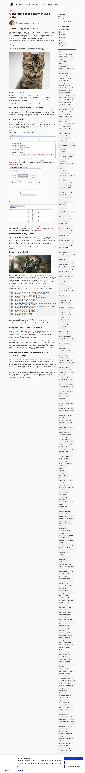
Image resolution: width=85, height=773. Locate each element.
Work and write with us (64, 21)
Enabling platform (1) (69, 269)
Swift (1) (67, 656)
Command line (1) (63, 161)
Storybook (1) (70, 644)
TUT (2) (70, 659)
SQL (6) (66, 576)
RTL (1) (69, 537)
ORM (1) (66, 444)
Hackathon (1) (67, 314)
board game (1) (62, 724)
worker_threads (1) (63, 752)
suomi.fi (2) (68, 750)
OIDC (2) (61, 444)
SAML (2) (61, 576)
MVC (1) (67, 396)
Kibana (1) (68, 367)
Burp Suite (12, 96)
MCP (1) (60, 393)
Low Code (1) (62, 391)
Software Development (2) (65, 612)
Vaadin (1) (61, 688)
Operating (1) (69, 456)
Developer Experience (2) (65, 233)
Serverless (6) (62, 600)
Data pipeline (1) (62, 204)
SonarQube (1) (62, 635)
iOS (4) (66, 731)
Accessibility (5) (70, 68)
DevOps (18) (71, 226)
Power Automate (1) (63, 489)
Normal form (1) (62, 441)
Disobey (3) (70, 242)
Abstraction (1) (62, 68)
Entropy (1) (68, 271)
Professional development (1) (65, 511)
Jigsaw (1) (67, 362)
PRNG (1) (69, 463)
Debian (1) (61, 216)
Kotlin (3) (61, 370)
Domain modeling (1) (70, 254)
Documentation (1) (63, 250)
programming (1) (71, 738)
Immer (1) (67, 324)
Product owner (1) (63, 504)
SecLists (51, 228)
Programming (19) (63, 513)
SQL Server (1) (70, 581)
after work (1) (66, 721)
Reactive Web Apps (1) (64, 552)
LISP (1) (65, 372)
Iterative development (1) (65, 348)
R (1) (74, 533)
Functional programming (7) (65, 288)
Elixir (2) (60, 269)
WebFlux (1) (61, 707)
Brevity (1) (61, 114)
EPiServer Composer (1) (64, 262)
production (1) (62, 738)
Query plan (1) (68, 533)
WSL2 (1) (68, 697)
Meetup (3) (61, 410)
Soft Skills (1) (69, 607)
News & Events (35, 4)
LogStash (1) (70, 389)
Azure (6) (61, 102)
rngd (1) (60, 745)
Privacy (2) (61, 501)
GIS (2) (66, 290)
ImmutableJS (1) (62, 329)
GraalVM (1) (61, 310)
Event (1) (69, 274)
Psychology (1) (62, 530)
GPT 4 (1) (61, 293)
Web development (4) (64, 702)
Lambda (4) (71, 372)
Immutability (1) (62, 326)
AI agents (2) (72, 54)
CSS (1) (65, 128)
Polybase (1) (61, 482)
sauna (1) (66, 745)
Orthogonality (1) (63, 461)
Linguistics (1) (62, 386)
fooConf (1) (69, 726)
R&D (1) (60, 535)
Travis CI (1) (61, 680)
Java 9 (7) (61, 358)
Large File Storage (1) (64, 379)
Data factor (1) (71, 202)
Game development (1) (64, 295)
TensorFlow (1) (62, 666)
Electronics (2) (71, 266)
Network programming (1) (65, 434)
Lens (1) (60, 384)
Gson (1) (70, 312)
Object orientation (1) (64, 446)
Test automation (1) (63, 671)
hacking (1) (61, 731)
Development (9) (71, 240)
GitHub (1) (61, 302)
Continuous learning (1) (64, 190)
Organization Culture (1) (64, 458)
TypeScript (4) (62, 683)
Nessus (26, 277)
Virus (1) (72, 688)
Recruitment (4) (69, 564)
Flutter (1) (68, 278)
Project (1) (61, 518)
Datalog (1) (61, 214)
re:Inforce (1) (62, 743)
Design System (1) (63, 223)
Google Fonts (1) (62, 307)
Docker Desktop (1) (63, 247)
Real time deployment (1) (65, 561)
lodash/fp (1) (62, 733)
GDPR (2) (61, 290)
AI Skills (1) (65, 54)
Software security (26, 23)
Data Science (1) (62, 202)
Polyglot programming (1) (65, 485)
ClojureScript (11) (63, 140)
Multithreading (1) (63, 432)
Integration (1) (62, 338)
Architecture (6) (62, 90)
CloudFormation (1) (63, 151)
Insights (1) (67, 334)
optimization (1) (69, 733)
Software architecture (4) (65, 614)
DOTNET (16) (68, 197)
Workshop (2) (69, 716)
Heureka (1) (61, 322)
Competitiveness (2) (63, 166)
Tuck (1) (67, 680)
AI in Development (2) (64, 56)
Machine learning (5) (63, 401)
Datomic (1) (68, 214)
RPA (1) (65, 537)
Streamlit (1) (61, 647)
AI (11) (60, 54)
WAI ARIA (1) (61, 697)
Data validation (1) (63, 211)
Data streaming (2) (63, 209)
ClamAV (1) (61, 138)
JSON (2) (67, 353)
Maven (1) (72, 408)
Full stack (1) (61, 283)
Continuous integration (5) (65, 187)
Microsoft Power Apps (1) (64, 417)
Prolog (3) (61, 523)
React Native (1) (62, 549)
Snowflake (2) (62, 607)
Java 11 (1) (61, 355)
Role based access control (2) (66, 571)
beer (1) (73, 721)
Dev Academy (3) (63, 226)
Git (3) (69, 300)
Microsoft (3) (71, 415)
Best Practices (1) (70, 107)
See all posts (13, 10)
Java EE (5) (67, 358)
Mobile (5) (61, 420)
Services (28, 4)
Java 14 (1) (67, 355)
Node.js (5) (61, 439)
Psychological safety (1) (64, 528)
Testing (33, 23)
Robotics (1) (61, 569)
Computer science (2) (64, 173)
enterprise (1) (62, 726)
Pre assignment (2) (63, 497)
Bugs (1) (61, 116)
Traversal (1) (70, 678)
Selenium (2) (62, 593)
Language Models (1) (64, 377)
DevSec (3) (61, 228)
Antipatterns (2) (62, 87)
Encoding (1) (62, 271)
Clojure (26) (68, 138)
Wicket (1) (61, 709)
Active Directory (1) (63, 71)
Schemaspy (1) (62, 583)
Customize (73, 762)
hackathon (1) (66, 728)
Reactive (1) (70, 549)
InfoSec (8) (61, 334)
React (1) (68, 547)
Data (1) (65, 199)
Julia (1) (60, 365)
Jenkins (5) (61, 362)
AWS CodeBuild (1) (63, 61)
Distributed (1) (62, 245)
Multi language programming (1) (66, 427)
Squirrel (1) (61, 640)
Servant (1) (61, 595)
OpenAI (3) (70, 453)
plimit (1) (61, 736)
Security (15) (68, 585)
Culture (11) (61, 194)
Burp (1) (60, 121)
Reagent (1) (61, 554)
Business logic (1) (63, 123)
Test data (37, 23)
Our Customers (19, 4)
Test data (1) (72, 671)
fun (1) (60, 728)
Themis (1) (67, 673)
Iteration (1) (61, 346)
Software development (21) (65, 619)
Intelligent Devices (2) (64, 341)
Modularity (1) (68, 420)
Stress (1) (68, 647)
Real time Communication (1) (65, 557)
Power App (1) (70, 487)
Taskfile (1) (67, 661)
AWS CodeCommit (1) (64, 63)
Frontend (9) (69, 281)
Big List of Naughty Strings (32, 228)
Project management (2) (64, 521)
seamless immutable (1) (64, 748)
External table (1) (69, 276)
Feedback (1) (62, 278)
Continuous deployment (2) (65, 182)
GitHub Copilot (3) (63, 305)
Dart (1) (60, 199)
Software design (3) (63, 617)
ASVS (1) (66, 59)
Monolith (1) (69, 422)
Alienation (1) (69, 83)
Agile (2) (69, 78)
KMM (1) (71, 365)
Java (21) (72, 353)
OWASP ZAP (12, 104)
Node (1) (71, 437)
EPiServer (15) (62, 259)
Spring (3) (61, 637)
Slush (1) (61, 605)
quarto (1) (67, 740)
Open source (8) (62, 453)
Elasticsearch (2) (63, 266)
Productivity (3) (62, 509)
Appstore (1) (70, 87)
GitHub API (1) (68, 302)
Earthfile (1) (61, 264)
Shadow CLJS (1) (70, 600)
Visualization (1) (62, 692)
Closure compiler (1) (63, 143)
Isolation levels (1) (67, 343)
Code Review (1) (70, 154)
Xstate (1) (72, 719)
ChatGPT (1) (62, 135)
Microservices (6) (63, 415)
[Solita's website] (11, 6)
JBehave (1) (61, 350)
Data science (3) (62, 206)
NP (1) (69, 432)
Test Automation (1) (63, 668)
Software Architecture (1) (65, 609)
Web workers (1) (71, 704)
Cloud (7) (71, 143)
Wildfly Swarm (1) (69, 709)
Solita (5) (71, 632)
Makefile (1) (61, 405)
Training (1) (67, 676)
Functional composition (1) (65, 286)
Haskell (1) (61, 319)
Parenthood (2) (62, 468)
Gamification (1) (62, 298)
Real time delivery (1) (63, 559)
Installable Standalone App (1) (66, 336)
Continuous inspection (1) (65, 185)
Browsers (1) (68, 114)
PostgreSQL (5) (62, 487)
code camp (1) (70, 724)
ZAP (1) (60, 721)
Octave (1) (70, 449)
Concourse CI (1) (63, 175)
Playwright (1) (62, 477)
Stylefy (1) (61, 649)
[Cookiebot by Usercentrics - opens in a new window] (8, 770)
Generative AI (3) (63, 300)
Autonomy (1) (70, 99)
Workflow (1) (62, 716)
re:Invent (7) (69, 743)
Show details (20, 770)
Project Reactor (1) (69, 518)
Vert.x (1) (67, 688)
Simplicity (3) (62, 602)
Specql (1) (69, 635)
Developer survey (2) (63, 238)
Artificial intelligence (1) (64, 92)
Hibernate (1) (68, 322)
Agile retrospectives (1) (64, 80)
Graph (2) (68, 310)
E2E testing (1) (62, 257)
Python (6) (69, 530)
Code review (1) (71, 156)
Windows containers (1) (64, 714)
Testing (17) (61, 673)
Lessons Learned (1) (68, 384)
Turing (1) (72, 680)
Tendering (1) (71, 664)
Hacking (20, 23)
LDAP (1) (61, 372)
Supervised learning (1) (64, 652)
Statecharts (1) (62, 644)
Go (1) (70, 305)
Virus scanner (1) (63, 690)
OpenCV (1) (61, 456)
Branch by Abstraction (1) (65, 111)
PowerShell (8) (62, 494)
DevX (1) (61, 230)
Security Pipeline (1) (63, 590)
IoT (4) (71, 341)
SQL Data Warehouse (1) (64, 578)
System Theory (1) (63, 659)
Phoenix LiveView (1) (63, 475)
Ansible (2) (67, 85)
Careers (56, 4)
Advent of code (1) (63, 75)
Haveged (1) (67, 319)
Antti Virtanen (20, 22)
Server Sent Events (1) (64, 597)
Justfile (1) (66, 365)
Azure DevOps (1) (63, 104)
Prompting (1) (68, 523)
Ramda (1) (61, 540)
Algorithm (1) (62, 83)
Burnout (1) (71, 119)
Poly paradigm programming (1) (66, 480)
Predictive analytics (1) (64, 499)
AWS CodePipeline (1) (64, 66)
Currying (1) (68, 194)
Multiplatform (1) (62, 429)
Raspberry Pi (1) (62, 545)
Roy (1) (60, 573)
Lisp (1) (73, 386)
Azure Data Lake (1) (68, 102)
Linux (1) (68, 386)
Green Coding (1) (63, 312)
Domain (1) (61, 254)
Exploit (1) (61, 276)
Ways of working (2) (63, 700)
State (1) (61, 642)
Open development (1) (64, 451)
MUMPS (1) (61, 396)
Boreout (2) (71, 109)
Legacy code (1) (69, 382)
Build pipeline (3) (68, 116)
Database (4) (72, 211)
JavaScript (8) (69, 360)
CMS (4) (60, 128)
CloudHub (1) (62, 154)
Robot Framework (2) (69, 566)
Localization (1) (62, 389)
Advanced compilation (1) (65, 73)
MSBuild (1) (66, 393)
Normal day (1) (68, 439)
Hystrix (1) (61, 324)
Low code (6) (69, 391)
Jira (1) (72, 362)
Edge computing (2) (70, 264)
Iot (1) (60, 343)
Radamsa (11, 164)
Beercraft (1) (62, 107)
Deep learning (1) (69, 216)
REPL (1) (65, 535)
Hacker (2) (61, 317)
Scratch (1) (69, 583)
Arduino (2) (70, 90)
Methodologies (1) (63, 413)
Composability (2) (63, 170)
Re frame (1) (61, 547)
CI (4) (64, 126)
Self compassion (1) (70, 593)
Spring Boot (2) (68, 637)
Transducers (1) (62, 678)
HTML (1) (61, 314)
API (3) (71, 56)
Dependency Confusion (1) (65, 218)
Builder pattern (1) (63, 119)
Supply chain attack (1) (64, 654)
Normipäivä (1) (70, 441)
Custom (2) (61, 197)
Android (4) (61, 85)
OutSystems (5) (62, 463)
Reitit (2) (61, 566)
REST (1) (71, 535)
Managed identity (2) (64, 408)
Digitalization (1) (62, 242)
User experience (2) (69, 685)
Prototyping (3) (62, 525)
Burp (17, 23)
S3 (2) (69, 573)
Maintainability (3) (69, 403)
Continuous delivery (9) (64, 180)
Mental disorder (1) (69, 410)
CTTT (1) (70, 128)
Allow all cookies (74, 758)
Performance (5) (63, 470)
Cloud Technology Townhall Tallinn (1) (67, 146)
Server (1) (67, 595)
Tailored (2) (61, 661)
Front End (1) (62, 281)
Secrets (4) (61, 585)
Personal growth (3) (63, 473)
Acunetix (31, 277)
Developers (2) (62, 240)
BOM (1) (70, 104)
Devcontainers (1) (68, 230)
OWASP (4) (71, 444)
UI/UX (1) (69, 683)
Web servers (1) (62, 704)
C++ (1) (60, 126)
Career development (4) (64, 133)
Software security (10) (64, 630)
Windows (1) (62, 712)
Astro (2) (73, 95)
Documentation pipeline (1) (65, 252)
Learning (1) (61, 382)
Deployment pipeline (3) (64, 221)
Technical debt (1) (63, 664)
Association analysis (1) (64, 95)
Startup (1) (67, 640)
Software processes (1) (64, 628)
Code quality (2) (62, 156)
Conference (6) (71, 175)
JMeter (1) (61, 353)
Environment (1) (62, 274)
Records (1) (61, 564)
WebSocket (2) (69, 707)
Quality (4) (61, 533)
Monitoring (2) (62, 422)
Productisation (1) (63, 506)
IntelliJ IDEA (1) (70, 338)
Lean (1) (72, 379)
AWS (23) (71, 59)
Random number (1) (69, 540)
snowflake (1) (62, 750)
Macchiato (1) (62, 398)
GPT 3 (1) (71, 290)
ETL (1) (72, 262)
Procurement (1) (69, 501)
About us (50, 4)
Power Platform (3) (63, 492)
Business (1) (66, 121)
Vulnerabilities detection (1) (65, 695)
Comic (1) (67, 158)
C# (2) (73, 123)
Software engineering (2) (65, 625)
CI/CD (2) (69, 126)
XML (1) (60, 719)
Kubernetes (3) (67, 370)
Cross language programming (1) (66, 192)
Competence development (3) (66, 163)
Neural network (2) (63, 437)
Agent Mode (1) (62, 78)
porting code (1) (68, 736)
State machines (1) (68, 642)
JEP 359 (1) (68, 350)
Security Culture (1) (63, 588)
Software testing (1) (63, 632)
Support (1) (61, 656)
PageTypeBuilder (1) (63, 465)
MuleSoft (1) (61, 425)
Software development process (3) (66, 622)
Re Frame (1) (70, 545)
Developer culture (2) (64, 235)
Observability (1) (62, 449)
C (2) (69, 123)
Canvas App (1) (62, 131)
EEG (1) (68, 257)
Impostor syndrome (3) (64, 331)
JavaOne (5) (61, 360)
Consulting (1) (62, 178)
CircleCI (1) (68, 135)
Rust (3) (65, 573)
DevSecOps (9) (68, 228)
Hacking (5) (67, 317)
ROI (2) (60, 537)
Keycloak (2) (61, 367)
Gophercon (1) (71, 307)
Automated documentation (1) (66, 97)
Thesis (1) (61, 676)
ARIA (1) (60, 59)
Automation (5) (62, 99)
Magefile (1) (61, 403)
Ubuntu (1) (61, 685)
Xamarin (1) (66, 719)
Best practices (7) (63, 109)
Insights (44, 4)
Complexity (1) (62, 168)
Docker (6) (69, 245)
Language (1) (62, 374)
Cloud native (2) (62, 149)
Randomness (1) (62, 542)
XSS (28, 333)
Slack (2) (68, 602)
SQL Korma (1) (62, 581)
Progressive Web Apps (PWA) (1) (66, 516)
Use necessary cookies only (73, 766)
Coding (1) (61, 158)
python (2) (61, 740)
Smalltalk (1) (67, 605)
